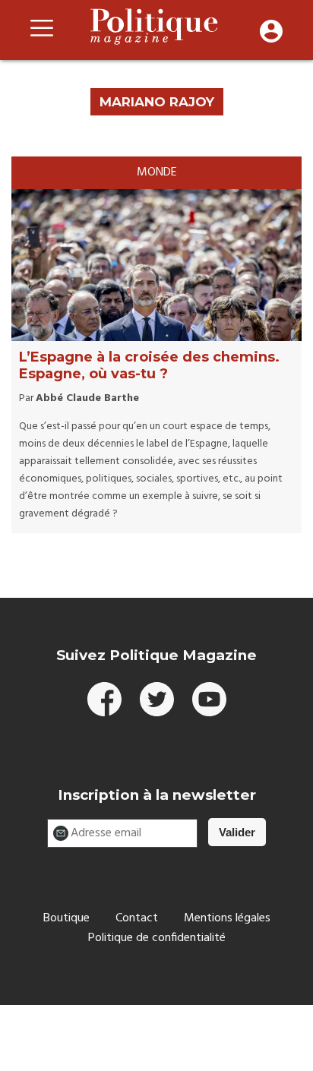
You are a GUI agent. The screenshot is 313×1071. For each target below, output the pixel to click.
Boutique (66, 918)
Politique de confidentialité (157, 938)
